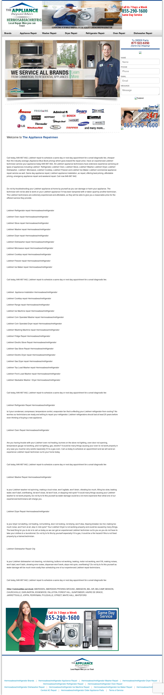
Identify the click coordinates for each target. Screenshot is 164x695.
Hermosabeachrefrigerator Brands (19, 680)
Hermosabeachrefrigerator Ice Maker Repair (113, 687)
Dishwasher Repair (143, 33)
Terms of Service (116, 690)
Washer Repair (49, 33)
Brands (7, 33)
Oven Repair (119, 33)
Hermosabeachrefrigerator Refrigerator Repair (63, 683)
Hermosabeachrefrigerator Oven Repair (105, 683)
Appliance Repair (28, 33)
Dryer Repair (71, 33)
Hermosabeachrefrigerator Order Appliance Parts (82, 690)
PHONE (124, 67)
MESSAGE (125, 85)
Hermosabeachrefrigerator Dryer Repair (140, 680)
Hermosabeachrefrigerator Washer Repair (100, 680)
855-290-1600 (134, 11)
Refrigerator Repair (95, 33)
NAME (123, 57)
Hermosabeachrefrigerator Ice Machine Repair (69, 687)
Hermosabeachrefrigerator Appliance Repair (57, 680)
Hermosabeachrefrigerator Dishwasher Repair (24, 687)
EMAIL (123, 76)
